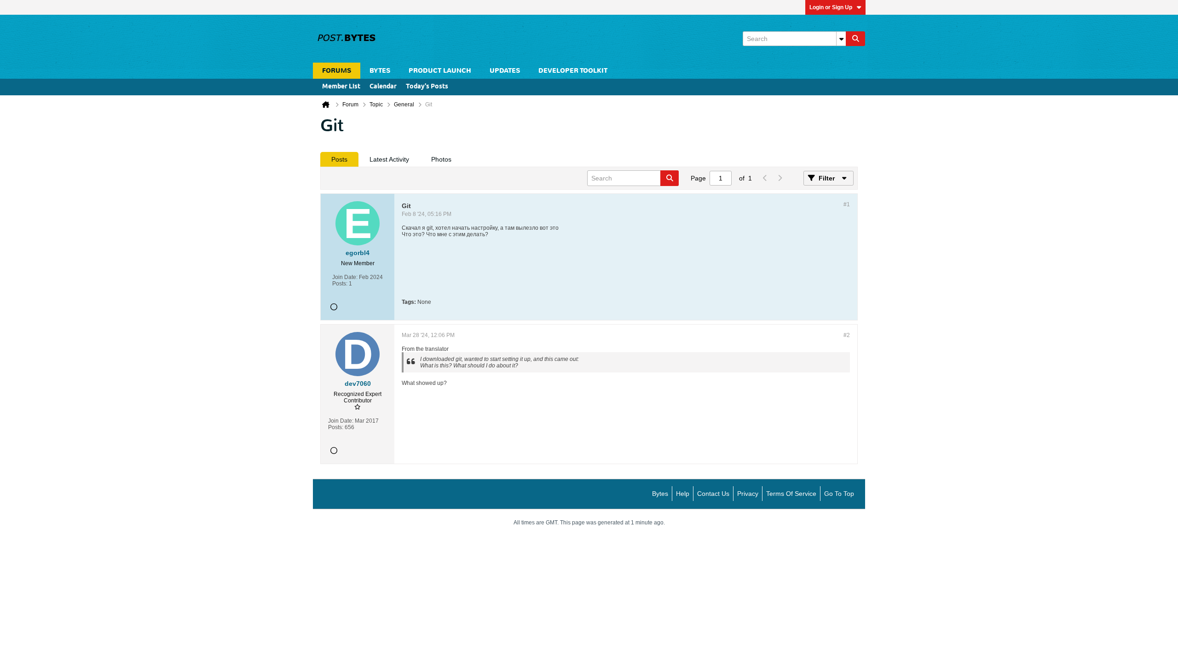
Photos (441, 159)
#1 (846, 204)
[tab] (339, 159)
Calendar (383, 86)
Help (682, 493)
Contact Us (713, 493)
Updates (505, 70)
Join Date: (345, 277)
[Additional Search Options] (841, 38)
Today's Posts (427, 86)
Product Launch (440, 70)
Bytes (660, 493)
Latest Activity (389, 159)
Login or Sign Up (830, 7)
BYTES (380, 70)
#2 (846, 335)
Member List (341, 86)
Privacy (747, 493)
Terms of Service (791, 493)
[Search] (855, 38)
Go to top (839, 493)
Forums (336, 70)
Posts (339, 159)
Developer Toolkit (572, 70)
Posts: (339, 283)
